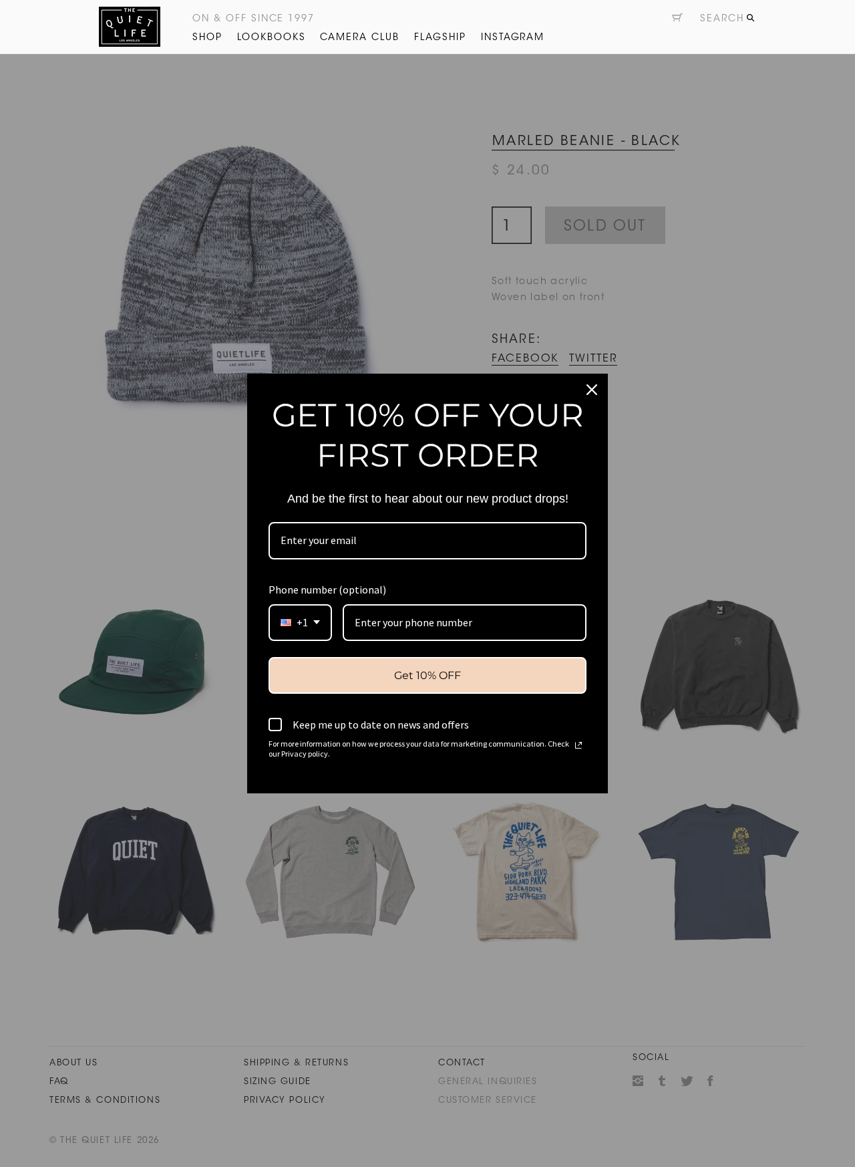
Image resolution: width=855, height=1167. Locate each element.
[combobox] (300, 622)
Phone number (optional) (327, 589)
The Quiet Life (129, 26)
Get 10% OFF (427, 675)
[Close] (592, 390)
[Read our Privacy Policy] (578, 745)
